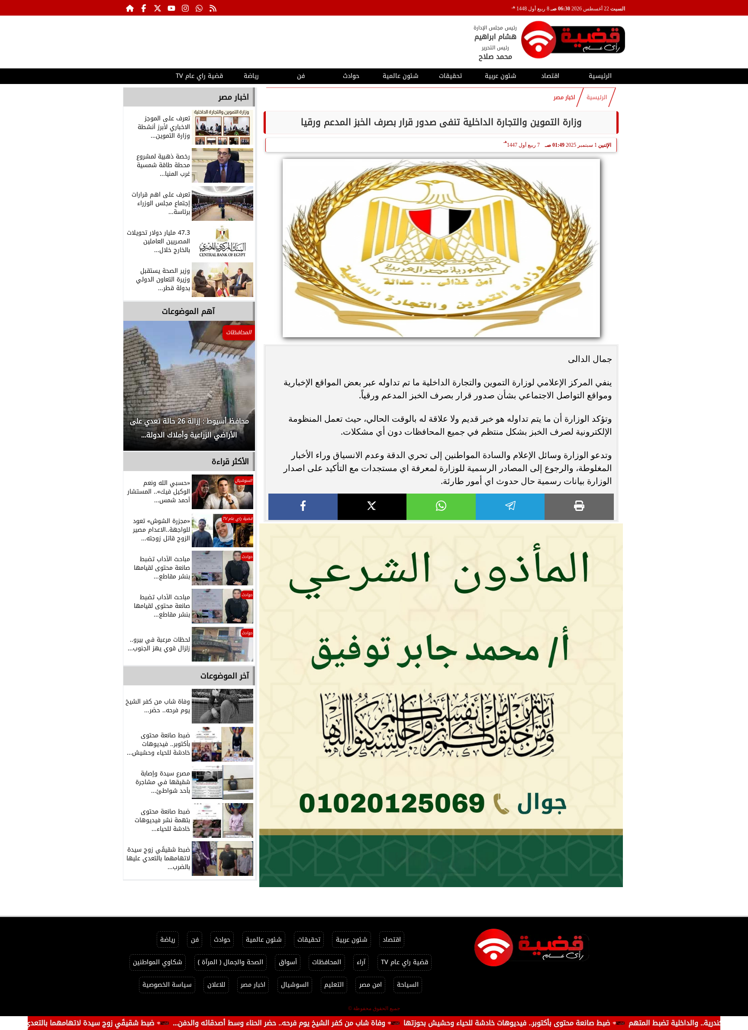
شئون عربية (500, 76)
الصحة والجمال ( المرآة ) (230, 962)
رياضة (251, 76)
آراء (361, 962)
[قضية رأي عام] (573, 41)
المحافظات (326, 962)
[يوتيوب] (171, 8)
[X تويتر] (157, 8)
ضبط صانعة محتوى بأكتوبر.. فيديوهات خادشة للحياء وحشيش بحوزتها (569, 1023)
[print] (579, 507)
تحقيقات (450, 76)
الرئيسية (600, 76)
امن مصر (370, 985)
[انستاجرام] (185, 8)
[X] (372, 507)
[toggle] (148, 74)
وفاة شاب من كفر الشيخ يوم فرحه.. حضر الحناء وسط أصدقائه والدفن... (341, 1023)
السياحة (408, 985)
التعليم (334, 985)
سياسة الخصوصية (167, 985)
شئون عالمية (401, 76)
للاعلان (216, 985)
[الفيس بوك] (144, 8)
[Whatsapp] (199, 8)
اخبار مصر (564, 97)
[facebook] (303, 507)
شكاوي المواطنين (157, 962)
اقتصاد (550, 76)
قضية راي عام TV (199, 76)
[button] (141, 390)
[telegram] (510, 507)
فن (301, 76)
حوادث (351, 76)
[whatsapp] (441, 507)
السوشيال (295, 985)
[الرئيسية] (130, 8)
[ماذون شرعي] (441, 705)
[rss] (213, 8)
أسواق (288, 962)
